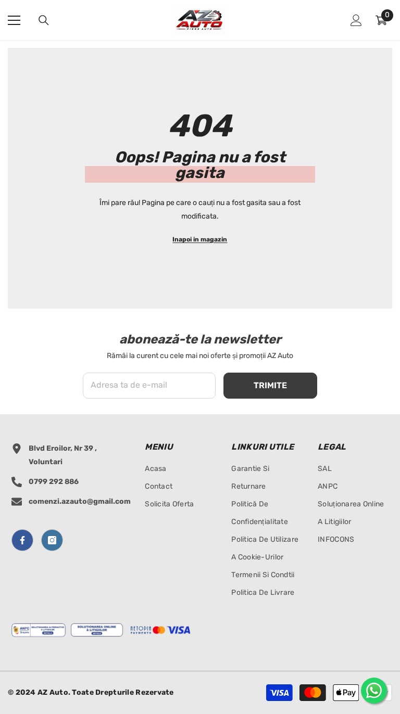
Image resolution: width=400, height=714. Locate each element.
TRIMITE (270, 385)
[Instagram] (52, 540)
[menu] (14, 20)
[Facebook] (22, 540)
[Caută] (44, 20)
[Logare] (356, 20)
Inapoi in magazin (199, 239)
